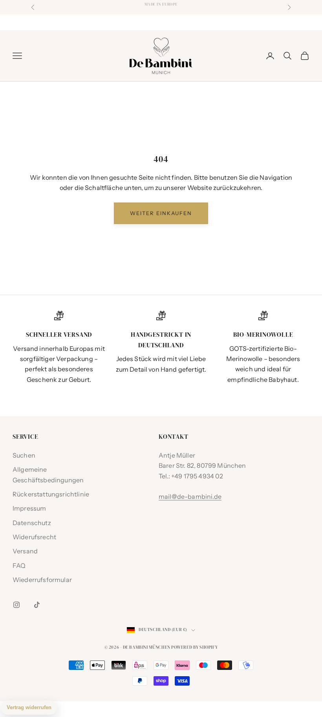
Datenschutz (32, 523)
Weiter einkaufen (161, 213)
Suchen (24, 455)
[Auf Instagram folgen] (16, 605)
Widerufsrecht (34, 537)
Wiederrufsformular (42, 580)
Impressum (29, 508)
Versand (25, 551)
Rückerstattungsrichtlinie (51, 494)
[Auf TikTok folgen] (37, 605)
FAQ (19, 565)
